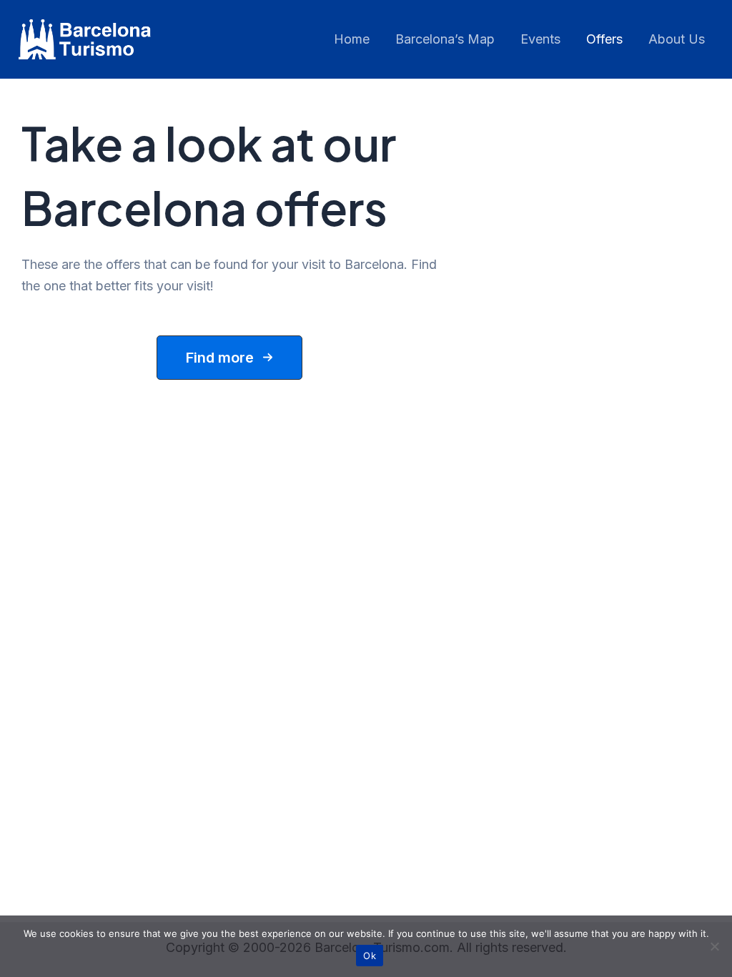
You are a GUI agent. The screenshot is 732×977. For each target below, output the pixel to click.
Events (540, 38)
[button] (229, 357)
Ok (369, 955)
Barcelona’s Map (445, 38)
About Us (676, 38)
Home (352, 38)
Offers (604, 38)
